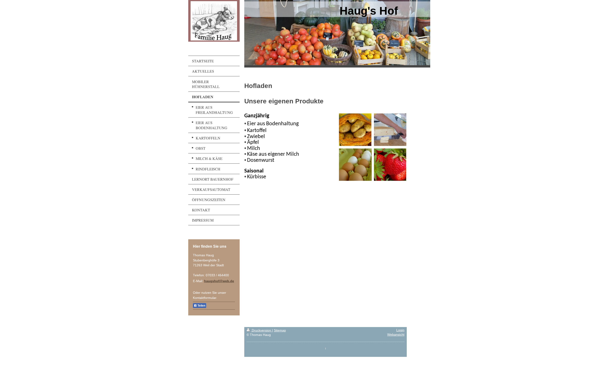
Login (400, 330)
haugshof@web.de (219, 281)
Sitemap (280, 330)
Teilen (201, 305)
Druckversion (261, 330)
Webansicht (395, 334)
